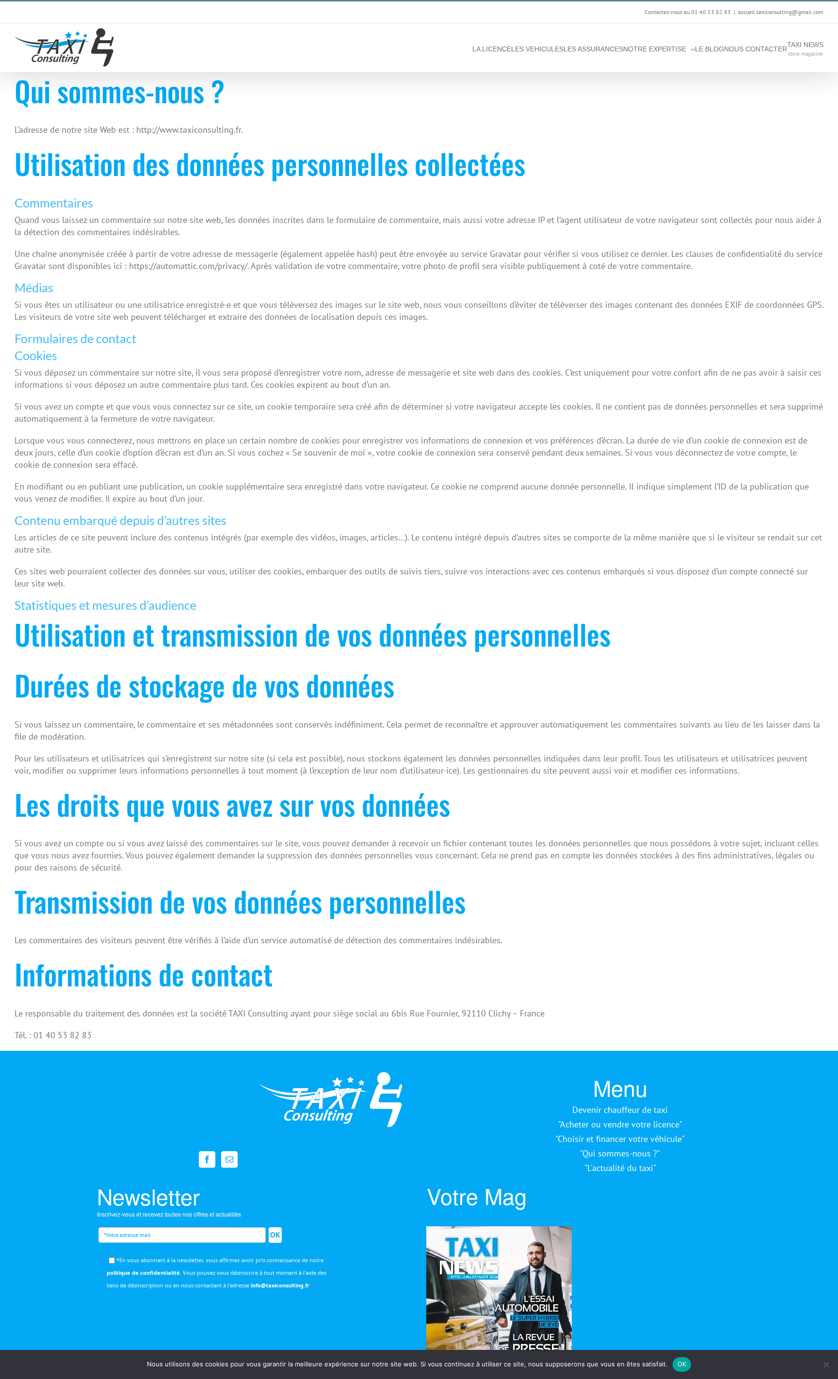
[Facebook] (207, 1159)
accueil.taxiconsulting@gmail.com (780, 12)
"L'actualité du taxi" (620, 1167)
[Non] (826, 1364)
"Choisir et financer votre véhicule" (620, 1138)
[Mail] (229, 1159)
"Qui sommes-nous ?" (620, 1153)
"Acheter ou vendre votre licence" (620, 1124)
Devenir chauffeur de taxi (620, 1109)
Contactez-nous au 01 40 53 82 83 (688, 12)
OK (275, 1234)
